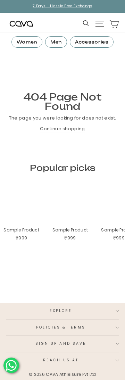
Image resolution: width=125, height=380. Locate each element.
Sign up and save (60, 343)
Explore (61, 310)
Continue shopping (62, 128)
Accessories (92, 42)
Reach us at (60, 360)
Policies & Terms (60, 327)
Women (27, 42)
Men (56, 42)
